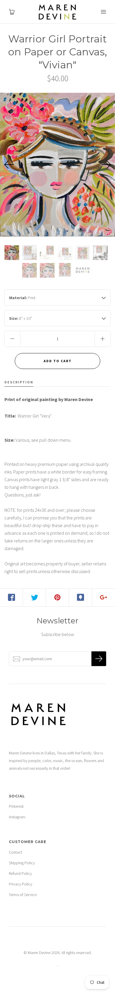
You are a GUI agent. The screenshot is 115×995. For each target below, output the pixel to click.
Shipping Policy (22, 862)
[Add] (103, 597)
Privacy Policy (20, 884)
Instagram (17, 816)
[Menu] (103, 12)
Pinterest (16, 806)
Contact (15, 852)
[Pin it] (57, 597)
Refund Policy (20, 873)
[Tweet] (34, 597)
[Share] (11, 597)
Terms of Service (23, 894)
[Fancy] (80, 597)
